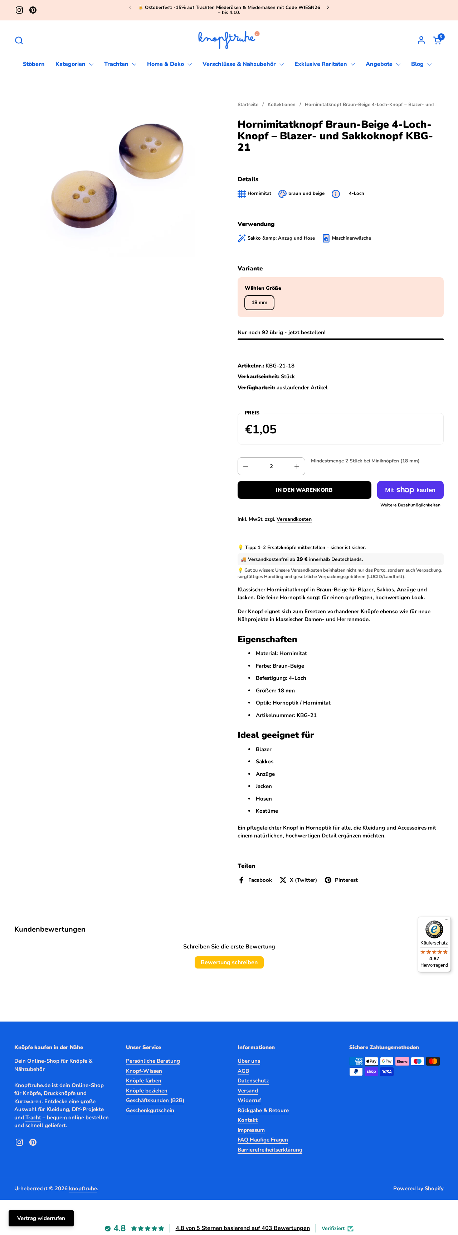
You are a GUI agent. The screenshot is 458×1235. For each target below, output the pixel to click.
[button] (18, 40)
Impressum (251, 1130)
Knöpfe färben (143, 1080)
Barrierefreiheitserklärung (270, 1149)
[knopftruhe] (229, 40)
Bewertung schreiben (229, 962)
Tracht (33, 1117)
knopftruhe (83, 1188)
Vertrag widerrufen (41, 1218)
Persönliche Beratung (153, 1061)
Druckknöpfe (59, 1093)
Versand (248, 1090)
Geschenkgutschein (150, 1110)
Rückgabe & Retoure (263, 1110)
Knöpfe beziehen (146, 1090)
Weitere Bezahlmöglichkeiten (410, 505)
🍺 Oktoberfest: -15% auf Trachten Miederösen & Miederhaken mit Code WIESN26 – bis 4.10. (229, 10)
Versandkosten (294, 519)
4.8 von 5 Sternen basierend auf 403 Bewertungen (243, 1228)
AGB (243, 1071)
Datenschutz (253, 1080)
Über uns (249, 1061)
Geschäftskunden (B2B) (155, 1100)
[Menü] (446, 921)
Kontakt (248, 1120)
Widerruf (249, 1100)
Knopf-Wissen (144, 1071)
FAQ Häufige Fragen (263, 1139)
